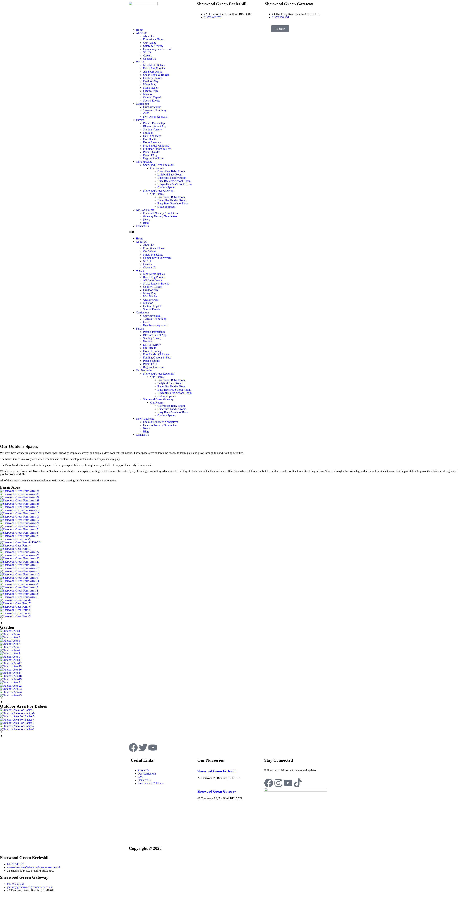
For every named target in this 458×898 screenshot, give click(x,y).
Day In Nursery (152, 135)
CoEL (146, 113)
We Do (140, 61)
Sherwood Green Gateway (158, 190)
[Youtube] (288, 782)
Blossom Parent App (154, 126)
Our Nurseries (144, 161)
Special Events (151, 100)
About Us (141, 32)
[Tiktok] (297, 782)
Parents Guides (151, 152)
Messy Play (149, 84)
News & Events (145, 209)
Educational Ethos (153, 39)
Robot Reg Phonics (154, 68)
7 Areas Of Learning (154, 110)
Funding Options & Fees (157, 148)
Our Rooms (157, 168)
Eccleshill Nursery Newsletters (160, 213)
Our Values (149, 42)
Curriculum (142, 103)
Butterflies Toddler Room (171, 177)
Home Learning (152, 142)
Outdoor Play (150, 81)
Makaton (148, 94)
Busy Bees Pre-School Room (174, 180)
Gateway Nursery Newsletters (160, 216)
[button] (178, 232)
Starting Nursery (152, 129)
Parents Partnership (154, 123)
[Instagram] (278, 782)
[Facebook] (268, 782)
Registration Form (153, 158)
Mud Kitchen (150, 87)
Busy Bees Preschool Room (173, 203)
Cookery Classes (152, 78)
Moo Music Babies (154, 65)
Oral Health (149, 139)
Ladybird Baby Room (169, 174)
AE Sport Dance (152, 71)
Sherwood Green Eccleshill (158, 164)
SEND (147, 52)
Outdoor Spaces (166, 187)
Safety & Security (153, 45)
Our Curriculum (152, 106)
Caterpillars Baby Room (171, 171)
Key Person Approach (155, 116)
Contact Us (149, 58)
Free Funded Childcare (156, 145)
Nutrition (148, 132)
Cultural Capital (152, 97)
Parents (140, 119)
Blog (146, 222)
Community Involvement (157, 49)
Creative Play (150, 90)
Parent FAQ (150, 155)
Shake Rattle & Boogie (156, 74)
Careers (147, 55)
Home (139, 29)
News (146, 219)
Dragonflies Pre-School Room (174, 184)
